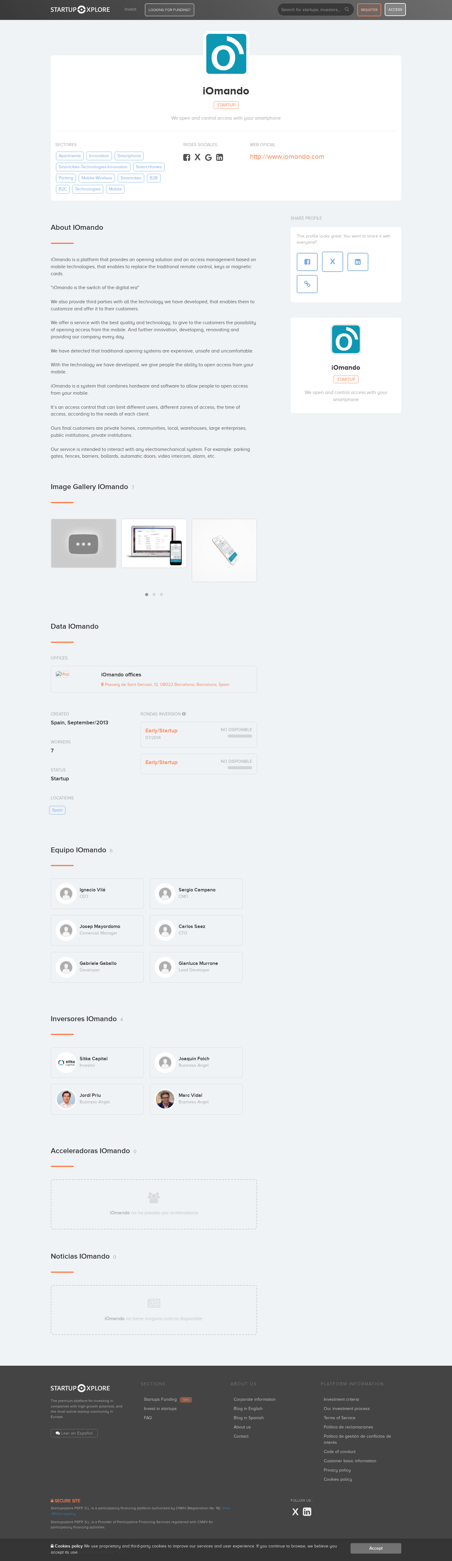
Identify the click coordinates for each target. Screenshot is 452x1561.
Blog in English (248, 1408)
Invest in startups (160, 1408)
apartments (70, 155)
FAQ (148, 1418)
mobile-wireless (96, 178)
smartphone (129, 155)
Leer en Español (77, 1433)
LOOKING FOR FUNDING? (170, 10)
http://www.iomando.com (287, 156)
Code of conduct (339, 1451)
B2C (63, 189)
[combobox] (315, 9)
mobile (115, 189)
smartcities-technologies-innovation (93, 167)
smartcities (131, 178)
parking (66, 178)
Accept (376, 1548)
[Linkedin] (219, 157)
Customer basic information (350, 1461)
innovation (99, 155)
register (369, 10)
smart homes (149, 167)
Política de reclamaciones (348, 1427)
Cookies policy (338, 1479)
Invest (130, 9)
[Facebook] (186, 157)
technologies (88, 189)
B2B (154, 178)
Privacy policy (337, 1470)
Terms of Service (339, 1418)
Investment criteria (341, 1399)
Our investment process (347, 1408)
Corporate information (255, 1399)
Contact (241, 1436)
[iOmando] (154, 543)
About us (242, 1427)
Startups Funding (166, 1399)
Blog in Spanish (249, 1418)
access (395, 9)
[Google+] (208, 157)
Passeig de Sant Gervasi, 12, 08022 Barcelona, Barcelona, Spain (166, 684)
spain (57, 810)
